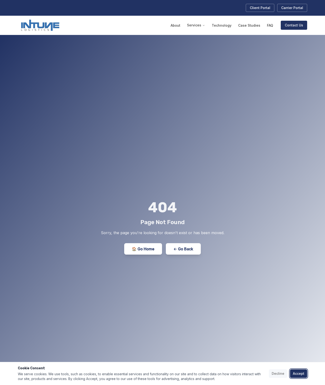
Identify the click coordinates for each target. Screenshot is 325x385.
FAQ (270, 25)
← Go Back (183, 249)
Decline (278, 373)
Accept (298, 373)
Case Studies (249, 25)
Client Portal (260, 8)
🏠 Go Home (143, 249)
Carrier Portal (292, 8)
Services (194, 25)
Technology (221, 25)
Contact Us (294, 25)
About (175, 25)
